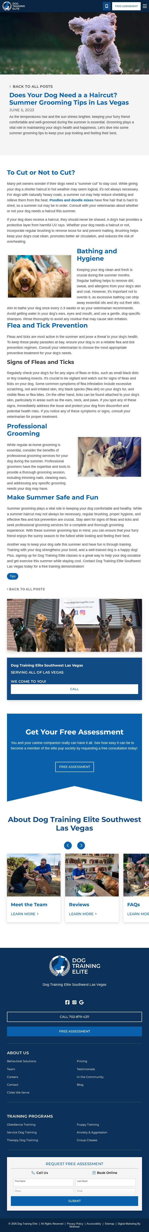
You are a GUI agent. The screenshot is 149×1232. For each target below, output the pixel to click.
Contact (12, 1085)
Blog (80, 1085)
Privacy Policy (75, 1223)
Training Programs (30, 1116)
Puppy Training (88, 1124)
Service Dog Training (22, 1132)
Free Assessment (126, 6)
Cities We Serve (18, 1092)
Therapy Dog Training (22, 1140)
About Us (18, 1053)
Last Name (82, 1181)
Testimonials (86, 1069)
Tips (13, 576)
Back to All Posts (27, 589)
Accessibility (94, 1223)
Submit (74, 1201)
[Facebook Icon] (67, 1002)
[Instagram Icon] (74, 1002)
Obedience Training (21, 1124)
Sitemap (109, 1223)
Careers (12, 1077)
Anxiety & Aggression (92, 1132)
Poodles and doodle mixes (71, 200)
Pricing (82, 1061)
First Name (20, 1181)
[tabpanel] (34, 888)
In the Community (90, 1077)
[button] (105, 1173)
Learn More (23, 914)
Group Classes (87, 1140)
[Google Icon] (81, 1002)
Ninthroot (74, 1226)
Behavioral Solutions (21, 1061)
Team (11, 1069)
